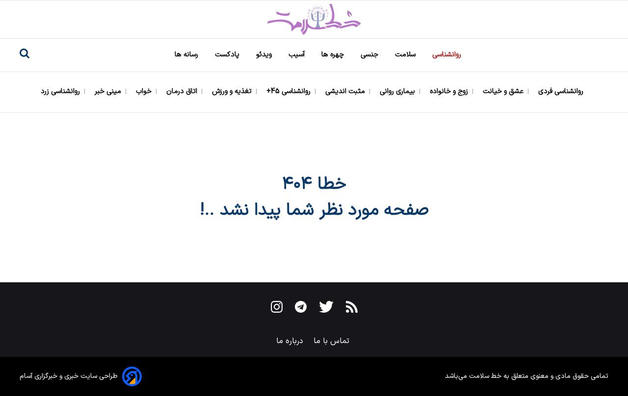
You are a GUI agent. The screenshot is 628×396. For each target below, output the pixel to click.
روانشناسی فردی (561, 91)
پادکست (228, 55)
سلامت (406, 55)
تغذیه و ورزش (233, 91)
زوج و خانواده (450, 91)
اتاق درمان (182, 91)
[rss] (352, 309)
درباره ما (291, 341)
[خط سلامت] (314, 19)
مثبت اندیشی (346, 91)
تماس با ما (333, 341)
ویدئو (265, 55)
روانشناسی (447, 55)
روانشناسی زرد (61, 91)
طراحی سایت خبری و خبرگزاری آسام (69, 376)
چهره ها (333, 55)
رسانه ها (187, 55)
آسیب (297, 55)
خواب (145, 91)
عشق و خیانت (504, 91)
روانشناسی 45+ (289, 91)
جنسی (370, 55)
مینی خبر (109, 91)
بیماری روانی (398, 91)
